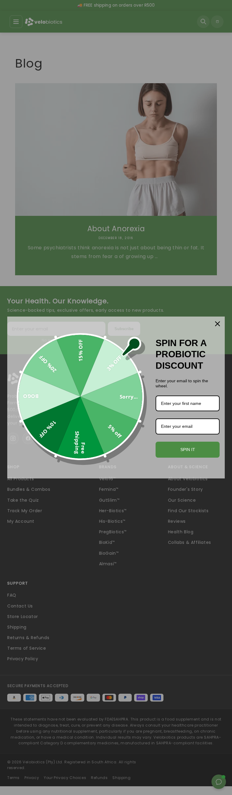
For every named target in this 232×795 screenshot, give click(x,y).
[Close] (217, 324)
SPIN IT (187, 449)
